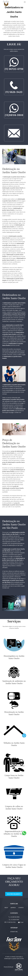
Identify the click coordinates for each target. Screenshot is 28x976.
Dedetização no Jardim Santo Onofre (14, 958)
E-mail (21, 922)
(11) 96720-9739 (10, 922)
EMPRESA (13, 907)
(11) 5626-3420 (15, 919)
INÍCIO (6, 907)
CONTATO (21, 907)
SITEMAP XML (14, 931)
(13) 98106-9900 (14, 917)
